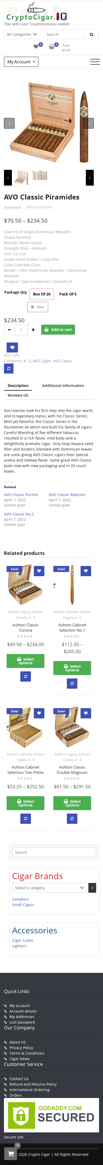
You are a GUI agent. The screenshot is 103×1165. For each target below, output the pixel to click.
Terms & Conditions (27, 1053)
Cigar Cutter (23, 940)
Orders (16, 1095)
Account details (23, 1011)
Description (18, 385)
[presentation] (9, 123)
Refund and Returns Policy (33, 1084)
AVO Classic (63, 360)
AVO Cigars (42, 360)
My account (20, 1005)
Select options (26, 661)
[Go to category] (92, 888)
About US (18, 1042)
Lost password (22, 1022)
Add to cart (61, 329)
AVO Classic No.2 (19, 514)
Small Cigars (23, 904)
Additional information (63, 385)
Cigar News (20, 1058)
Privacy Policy (21, 1047)
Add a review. (39, 207)
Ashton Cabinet (65, 611)
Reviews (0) (18, 395)
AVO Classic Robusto (67, 494)
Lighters (19, 945)
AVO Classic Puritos (21, 494)
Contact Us (19, 1078)
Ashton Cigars (19, 611)
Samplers (20, 899)
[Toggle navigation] (95, 62)
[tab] (18, 386)
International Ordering (30, 1089)
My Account (19, 62)
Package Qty (15, 292)
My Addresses (22, 1016)
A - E (27, 360)
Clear (40, 307)
